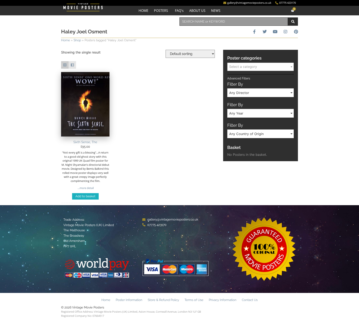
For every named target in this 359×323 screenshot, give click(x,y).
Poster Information (129, 300)
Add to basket (85, 196)
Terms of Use (193, 300)
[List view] (72, 65)
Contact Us (250, 300)
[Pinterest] (296, 32)
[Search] (293, 21)
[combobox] (234, 21)
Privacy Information (222, 300)
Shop (77, 40)
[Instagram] (285, 32)
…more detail (85, 188)
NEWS (215, 10)
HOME (143, 10)
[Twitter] (265, 32)
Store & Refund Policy (163, 300)
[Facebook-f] (254, 32)
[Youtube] (275, 32)
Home (65, 40)
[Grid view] (65, 65)
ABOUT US (197, 10)
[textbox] (260, 66)
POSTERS (161, 10)
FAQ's (179, 10)
